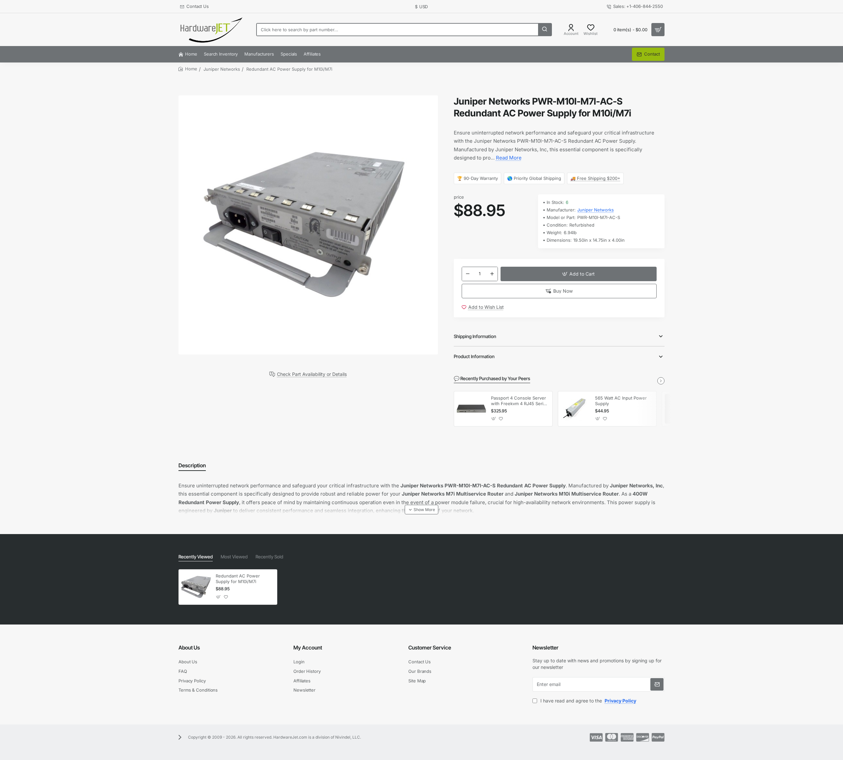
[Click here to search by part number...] (544, 30)
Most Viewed (234, 556)
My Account (307, 647)
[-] (467, 274)
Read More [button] (509, 158)
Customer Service (429, 647)
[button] (579, 274)
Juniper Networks (222, 69)
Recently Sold (269, 556)
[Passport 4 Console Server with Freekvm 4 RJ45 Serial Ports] (471, 409)
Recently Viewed (195, 556)
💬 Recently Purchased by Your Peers (492, 378)
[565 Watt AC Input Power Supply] (575, 409)
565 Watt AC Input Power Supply (621, 400)
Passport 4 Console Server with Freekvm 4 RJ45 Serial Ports (519, 401)
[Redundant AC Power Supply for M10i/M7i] (196, 587)
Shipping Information (475, 336)
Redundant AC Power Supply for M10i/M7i (238, 578)
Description (192, 465)
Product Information (474, 356)
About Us (189, 647)
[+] (492, 274)
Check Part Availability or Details (312, 374)
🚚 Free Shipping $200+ (596, 178)
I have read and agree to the (587, 700)
